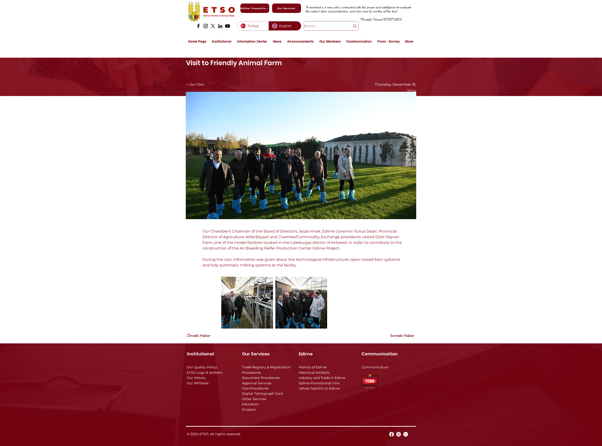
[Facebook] (198, 26)
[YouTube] (227, 26)
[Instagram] (206, 26)
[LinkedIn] (220, 26)
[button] (222, 41)
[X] (213, 26)
